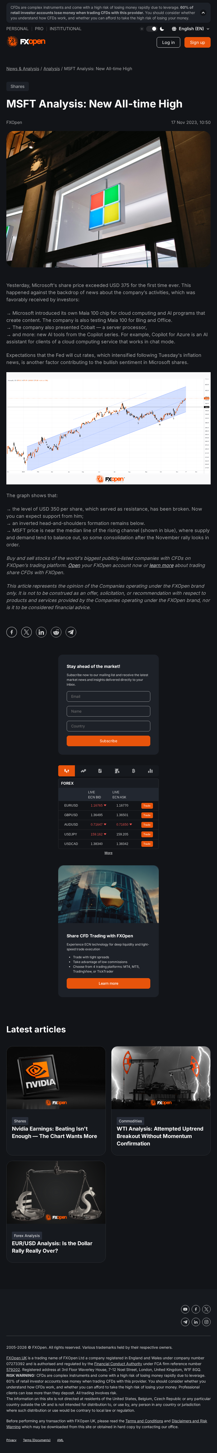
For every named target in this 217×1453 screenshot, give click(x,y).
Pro (39, 28)
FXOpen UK (16, 1358)
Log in (168, 42)
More (108, 853)
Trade (147, 805)
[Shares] (83, 770)
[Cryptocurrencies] (133, 770)
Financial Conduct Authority (118, 1363)
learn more (161, 565)
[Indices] (150, 770)
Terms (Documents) (37, 1440)
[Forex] (66, 770)
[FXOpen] (26, 41)
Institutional (66, 28)
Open (74, 565)
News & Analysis (22, 68)
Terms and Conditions (144, 1421)
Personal (17, 28)
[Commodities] (116, 770)
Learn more (108, 983)
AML (60, 1440)
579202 (13, 1369)
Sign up (197, 42)
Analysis (51, 68)
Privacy (11, 1440)
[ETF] (100, 770)
